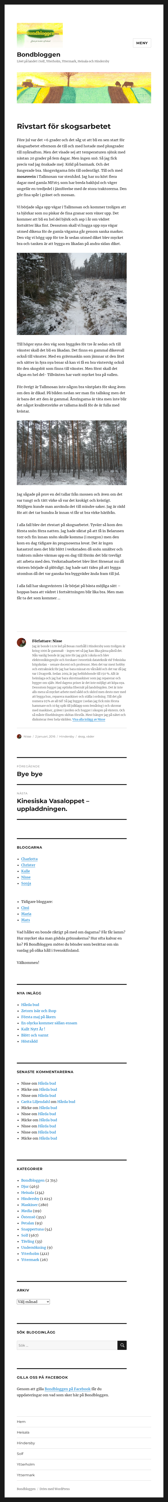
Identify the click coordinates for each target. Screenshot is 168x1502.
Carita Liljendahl (35, 1101)
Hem (21, 1422)
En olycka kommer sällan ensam (49, 1023)
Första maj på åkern (38, 1017)
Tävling (27, 1241)
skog (81, 736)
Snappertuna (32, 1229)
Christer (28, 865)
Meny (142, 43)
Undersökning (33, 1247)
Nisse (27, 736)
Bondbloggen (38, 54)
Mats (25, 920)
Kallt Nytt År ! (33, 1029)
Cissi (25, 908)
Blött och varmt (35, 1035)
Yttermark (30, 1259)
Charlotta (29, 859)
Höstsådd (29, 1041)
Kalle (25, 871)
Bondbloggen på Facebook (68, 1389)
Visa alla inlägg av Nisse (88, 719)
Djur (25, 1186)
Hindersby (66, 736)
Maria (26, 914)
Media (26, 1211)
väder (90, 736)
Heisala (27, 1192)
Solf (24, 1235)
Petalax (27, 1223)
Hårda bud (30, 1004)
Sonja (26, 883)
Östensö (28, 1217)
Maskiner (29, 1205)
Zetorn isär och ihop (38, 1011)
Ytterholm (30, 1253)
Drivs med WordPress (55, 1489)
